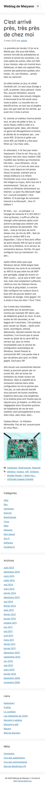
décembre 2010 (12, 652)
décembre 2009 (12, 678)
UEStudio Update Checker (20, 479)
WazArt (7, 728)
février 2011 (9, 644)
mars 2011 (9, 640)
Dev (6, 504)
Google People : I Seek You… (21, 475)
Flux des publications (14, 758)
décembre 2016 (12, 572)
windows (34, 471)
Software (8, 543)
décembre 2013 (12, 597)
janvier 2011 (10, 648)
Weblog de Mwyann (19, 6)
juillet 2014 (9, 580)
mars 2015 (9, 576)
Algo (6, 500)
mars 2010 (9, 669)
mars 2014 (9, 589)
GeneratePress (25, 781)
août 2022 (9, 567)
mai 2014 (8, 584)
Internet (8, 513)
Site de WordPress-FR (15, 766)
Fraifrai (7, 707)
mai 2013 (8, 601)
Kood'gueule (24, 468)
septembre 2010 (12, 657)
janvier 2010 (10, 674)
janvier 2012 (10, 618)
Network (36, 468)
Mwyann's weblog (13, 720)
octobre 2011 (10, 623)
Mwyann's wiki (11, 724)
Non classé (9, 534)
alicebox (11, 471)
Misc (6, 526)
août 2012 (9, 610)
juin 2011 (8, 627)
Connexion (9, 753)
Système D (9, 547)
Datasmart (9, 703)
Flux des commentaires (15, 762)
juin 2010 (8, 661)
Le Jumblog (10, 711)
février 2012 (10, 614)
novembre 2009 (12, 682)
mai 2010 (8, 665)
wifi (27, 471)
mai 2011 (8, 631)
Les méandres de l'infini (16, 716)
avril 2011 (8, 635)
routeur (20, 471)
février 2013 (10, 606)
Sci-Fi (7, 538)
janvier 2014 (10, 593)
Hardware (12, 468)
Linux (6, 521)
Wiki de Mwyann (12, 733)
